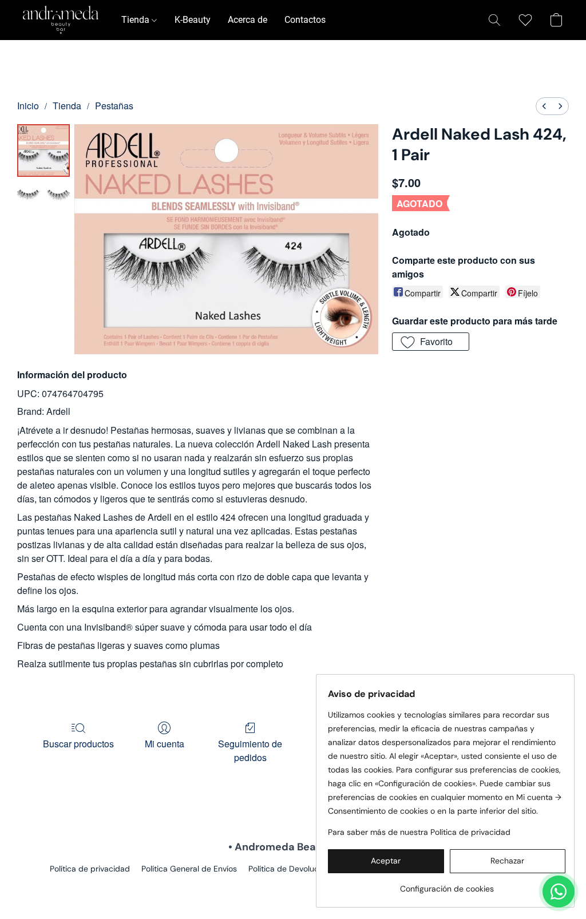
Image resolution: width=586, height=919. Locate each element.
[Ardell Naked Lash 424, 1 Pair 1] (43, 198)
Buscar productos (78, 743)
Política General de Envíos (189, 868)
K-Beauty (193, 19)
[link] (446, 884)
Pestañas (114, 105)
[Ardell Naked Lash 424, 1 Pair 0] (43, 150)
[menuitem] (544, 106)
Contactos (305, 19)
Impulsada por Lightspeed (293, 888)
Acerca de (247, 19)
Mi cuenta (164, 743)
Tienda (136, 19)
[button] (60, 20)
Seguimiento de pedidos (250, 750)
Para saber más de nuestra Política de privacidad (419, 832)
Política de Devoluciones (293, 868)
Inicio (28, 105)
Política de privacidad (90, 868)
